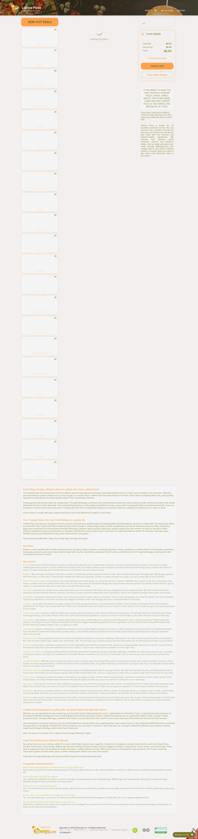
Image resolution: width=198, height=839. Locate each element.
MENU (147, 10)
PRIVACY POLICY (79, 830)
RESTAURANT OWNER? (119, 830)
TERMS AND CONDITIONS (98, 830)
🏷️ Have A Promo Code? (157, 58)
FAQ (68, 830)
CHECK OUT (157, 66)
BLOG (61, 830)
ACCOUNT (181, 10)
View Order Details (157, 75)
